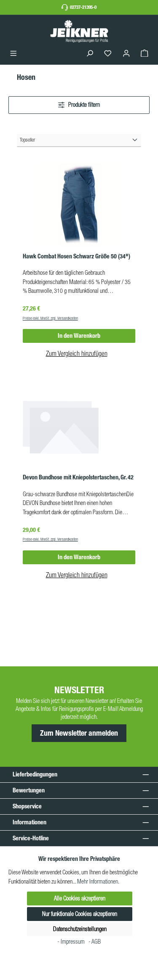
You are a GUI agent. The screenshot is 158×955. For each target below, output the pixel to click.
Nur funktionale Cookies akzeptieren (79, 913)
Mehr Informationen (97, 881)
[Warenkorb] (144, 54)
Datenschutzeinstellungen (80, 929)
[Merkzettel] (108, 54)
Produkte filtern (83, 104)
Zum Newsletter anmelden (79, 733)
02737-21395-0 (83, 7)
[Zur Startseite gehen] (79, 30)
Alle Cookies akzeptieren (79, 898)
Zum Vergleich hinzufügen (76, 353)
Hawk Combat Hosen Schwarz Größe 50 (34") (76, 256)
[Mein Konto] (126, 54)
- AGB (94, 941)
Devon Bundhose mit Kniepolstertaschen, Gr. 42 (78, 477)
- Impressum (71, 941)
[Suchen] (89, 54)
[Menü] (13, 54)
